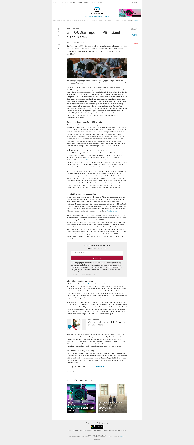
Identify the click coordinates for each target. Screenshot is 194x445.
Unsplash (79, 83)
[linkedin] (58, 38)
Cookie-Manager (76, 430)
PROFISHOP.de (97, 367)
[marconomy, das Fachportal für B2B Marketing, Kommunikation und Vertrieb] (54, 20)
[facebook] (58, 29)
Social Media (110, 20)
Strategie (130, 20)
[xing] (58, 35)
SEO (105, 20)
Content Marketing (72, 20)
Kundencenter (93, 430)
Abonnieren (97, 258)
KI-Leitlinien (111, 430)
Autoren (124, 430)
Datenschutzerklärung (113, 265)
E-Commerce (69, 24)
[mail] (58, 42)
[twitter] (58, 32)
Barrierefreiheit (106, 430)
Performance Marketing (96, 20)
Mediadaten (87, 430)
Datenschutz (99, 430)
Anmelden (135, 2)
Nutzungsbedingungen (79, 265)
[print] (58, 45)
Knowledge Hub (61, 20)
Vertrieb (124, 20)
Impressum (70, 430)
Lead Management (83, 20)
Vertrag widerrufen (118, 430)
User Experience (112, 211)
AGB (81, 430)
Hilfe (84, 430)
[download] (58, 48)
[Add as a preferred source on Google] (97, 427)
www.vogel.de (122, 436)
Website (118, 20)
